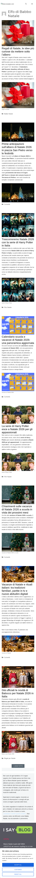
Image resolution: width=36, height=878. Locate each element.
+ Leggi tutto (18, 766)
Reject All (18, 874)
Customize (18, 869)
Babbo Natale (8, 114)
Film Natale (8, 307)
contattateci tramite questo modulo (14, 814)
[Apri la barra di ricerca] (26, 4)
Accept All (18, 865)
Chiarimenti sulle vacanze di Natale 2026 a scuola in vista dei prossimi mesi (17, 509)
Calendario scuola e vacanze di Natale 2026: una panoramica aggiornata (18, 339)
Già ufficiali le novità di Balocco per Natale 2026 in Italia (18, 693)
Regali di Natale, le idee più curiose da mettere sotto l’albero (18, 51)
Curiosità (7, 204)
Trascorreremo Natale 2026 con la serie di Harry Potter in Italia (18, 242)
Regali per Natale (9, 758)
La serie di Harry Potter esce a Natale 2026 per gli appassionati (17, 429)
